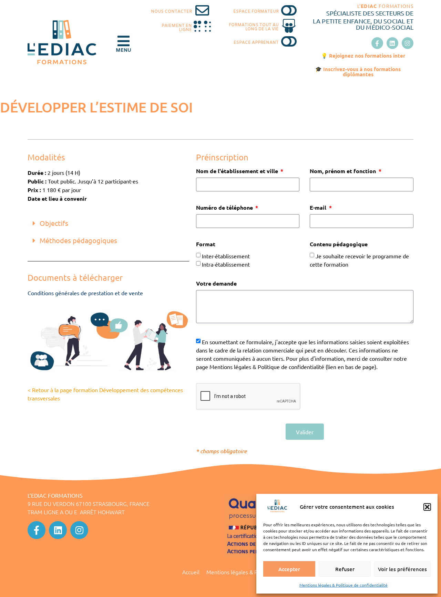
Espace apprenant (256, 43)
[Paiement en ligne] (202, 26)
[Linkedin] (392, 43)
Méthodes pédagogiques (78, 240)
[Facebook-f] (377, 43)
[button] (427, 507)
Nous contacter (171, 11)
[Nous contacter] (202, 10)
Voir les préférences (402, 569)
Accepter (289, 569)
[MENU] (123, 41)
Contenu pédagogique (339, 244)
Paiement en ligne (177, 28)
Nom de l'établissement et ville (237, 171)
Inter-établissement (226, 255)
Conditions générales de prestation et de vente (85, 292)
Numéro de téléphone (225, 208)
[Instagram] (407, 43)
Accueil (190, 572)
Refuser (345, 569)
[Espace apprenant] (289, 41)
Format (205, 244)
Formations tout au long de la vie (254, 27)
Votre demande (216, 284)
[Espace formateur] (289, 10)
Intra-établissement (226, 264)
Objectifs (54, 223)
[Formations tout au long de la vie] (289, 26)
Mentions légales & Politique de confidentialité (343, 585)
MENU (123, 50)
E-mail (319, 208)
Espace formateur (256, 11)
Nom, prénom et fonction (343, 171)
